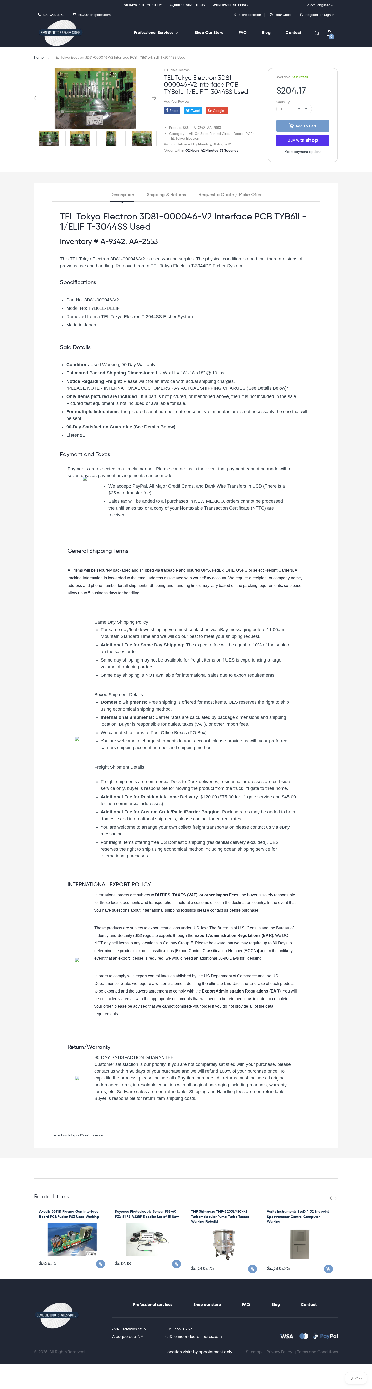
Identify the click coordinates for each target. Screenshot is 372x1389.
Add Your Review (176, 101)
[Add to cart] (100, 1264)
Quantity (283, 102)
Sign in (329, 15)
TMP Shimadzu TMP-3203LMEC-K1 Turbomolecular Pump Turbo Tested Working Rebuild (220, 1216)
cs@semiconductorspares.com (193, 1336)
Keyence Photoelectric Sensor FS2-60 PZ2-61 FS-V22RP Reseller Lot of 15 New (147, 1214)
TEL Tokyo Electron (177, 70)
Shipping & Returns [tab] (166, 194)
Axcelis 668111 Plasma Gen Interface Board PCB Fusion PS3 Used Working (69, 1214)
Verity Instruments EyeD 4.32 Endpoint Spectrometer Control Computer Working (298, 1216)
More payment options (302, 151)
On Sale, (201, 133)
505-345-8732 (178, 1329)
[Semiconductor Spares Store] (61, 33)
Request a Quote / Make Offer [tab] (230, 194)
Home (39, 57)
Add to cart (306, 126)
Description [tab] (122, 194)
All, (191, 133)
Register (312, 15)
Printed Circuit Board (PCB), (232, 133)
